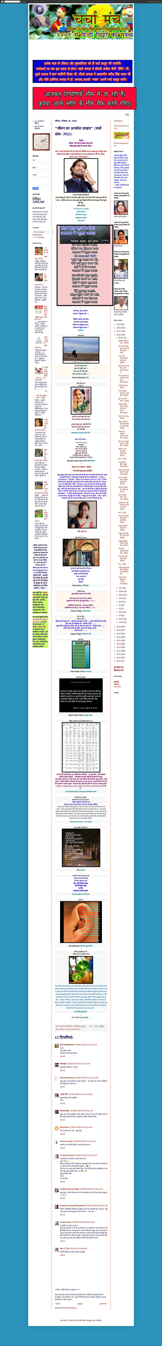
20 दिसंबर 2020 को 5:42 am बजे (85, 1045)
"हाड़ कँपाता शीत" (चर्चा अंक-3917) (123, 464)
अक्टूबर (121, 591)
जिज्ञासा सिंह (65, 1111)
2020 (119, 335)
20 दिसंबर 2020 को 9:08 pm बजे (83, 1222)
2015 (119, 640)
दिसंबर (121, 338)
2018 (119, 630)
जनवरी (121, 622)
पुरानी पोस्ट (103, 1304)
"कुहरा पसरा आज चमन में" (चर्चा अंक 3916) (123, 472)
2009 (119, 661)
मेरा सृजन (88, 671)
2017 (119, 634)
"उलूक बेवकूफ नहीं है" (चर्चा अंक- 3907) (123, 543)
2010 (119, 658)
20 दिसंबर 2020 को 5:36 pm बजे (81, 1127)
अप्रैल (121, 612)
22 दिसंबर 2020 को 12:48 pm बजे (75, 1248)
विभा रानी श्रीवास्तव (67, 1045)
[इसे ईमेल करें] (95, 1026)
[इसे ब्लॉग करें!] (97, 1026)
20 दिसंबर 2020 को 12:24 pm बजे (80, 1094)
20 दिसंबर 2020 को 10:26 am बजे (86, 1078)
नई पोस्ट (58, 1304)
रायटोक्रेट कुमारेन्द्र (80, 1012)
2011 (119, 654)
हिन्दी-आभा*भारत (89, 461)
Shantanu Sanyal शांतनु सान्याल (72, 1206)
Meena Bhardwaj (67, 1078)
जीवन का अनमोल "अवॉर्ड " (82, 467)
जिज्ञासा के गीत (86, 634)
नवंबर (121, 588)
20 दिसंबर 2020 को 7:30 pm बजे (85, 1155)
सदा (61, 1248)
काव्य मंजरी (81, 221)
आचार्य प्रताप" (83, 157)
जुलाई (121, 602)
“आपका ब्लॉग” (42, 627)
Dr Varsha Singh (67, 1155)
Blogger (89, 1320)
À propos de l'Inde (81, 209)
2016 (119, 637)
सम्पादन (116, 684)
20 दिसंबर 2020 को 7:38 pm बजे (91, 1189)
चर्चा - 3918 (122, 459)
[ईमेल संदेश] (90, 1026)
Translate (40, 237)
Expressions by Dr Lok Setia (81, 822)
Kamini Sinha (65, 1222)
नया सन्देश (117, 687)
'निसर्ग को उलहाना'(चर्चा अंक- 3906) (123, 551)
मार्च (120, 615)
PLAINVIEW (72, 1320)
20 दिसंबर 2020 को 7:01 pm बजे (84, 1141)
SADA (82, 870)
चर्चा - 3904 (122, 564)
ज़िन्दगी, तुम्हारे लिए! (86, 946)
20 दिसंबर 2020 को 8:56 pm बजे (96, 1206)
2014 (119, 644)
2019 (119, 627)
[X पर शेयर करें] (99, 1026)
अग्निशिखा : (85, 585)
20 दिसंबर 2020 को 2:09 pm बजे (81, 1111)
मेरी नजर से (82, 531)
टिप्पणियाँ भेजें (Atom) (69, 1308)
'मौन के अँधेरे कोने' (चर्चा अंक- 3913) (123, 497)
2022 (119, 328)
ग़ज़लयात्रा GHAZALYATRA (80, 433)
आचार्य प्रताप (81, 212)
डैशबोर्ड (116, 682)
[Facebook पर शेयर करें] (101, 1026)
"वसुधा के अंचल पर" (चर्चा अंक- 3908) (123, 535)
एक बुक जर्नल (88, 715)
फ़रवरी (121, 619)
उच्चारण (81, 330)
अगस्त (121, 598)
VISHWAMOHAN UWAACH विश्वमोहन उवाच (80, 792)
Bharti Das (64, 1127)
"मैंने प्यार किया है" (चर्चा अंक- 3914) (123, 489)
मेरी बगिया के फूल (81, 215)
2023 (119, 324)
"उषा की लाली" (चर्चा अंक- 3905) (123, 558)
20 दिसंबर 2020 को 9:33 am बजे (78, 1064)
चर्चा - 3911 (122, 512)
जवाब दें (62, 1056)
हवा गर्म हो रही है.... (81, 439)
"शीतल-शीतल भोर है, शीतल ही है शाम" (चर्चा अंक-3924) (123, 408)
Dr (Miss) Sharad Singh (69, 1189)
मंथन (87, 378)
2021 (119, 331)
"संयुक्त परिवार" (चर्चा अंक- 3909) (123, 528)
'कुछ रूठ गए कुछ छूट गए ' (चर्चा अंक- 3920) (123, 443)
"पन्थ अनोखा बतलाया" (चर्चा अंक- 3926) (123, 393)
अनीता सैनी (64, 1094)
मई (120, 609)
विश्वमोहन (63, 1064)
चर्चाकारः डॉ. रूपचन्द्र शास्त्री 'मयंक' (69, 1029)
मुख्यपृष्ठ (80, 1304)
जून (120, 605)
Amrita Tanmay (66, 1141)
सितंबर (121, 595)
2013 (119, 647)
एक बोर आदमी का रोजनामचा (80, 894)
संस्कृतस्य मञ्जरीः (81, 218)
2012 (119, 651)
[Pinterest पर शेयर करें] (103, 1026)
